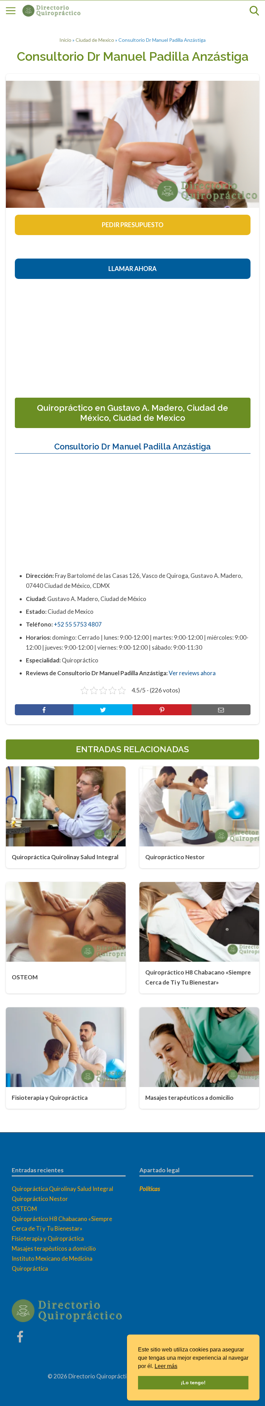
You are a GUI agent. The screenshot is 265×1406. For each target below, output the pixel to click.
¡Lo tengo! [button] (193, 1382)
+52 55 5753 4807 (78, 624)
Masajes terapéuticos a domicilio (54, 1248)
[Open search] (254, 11)
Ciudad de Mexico (95, 40)
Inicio (65, 40)
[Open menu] (11, 11)
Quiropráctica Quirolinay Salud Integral (62, 1188)
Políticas (149, 1188)
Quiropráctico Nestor (40, 1198)
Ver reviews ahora (192, 673)
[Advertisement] (140, 336)
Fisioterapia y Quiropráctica (48, 1238)
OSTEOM (24, 1208)
